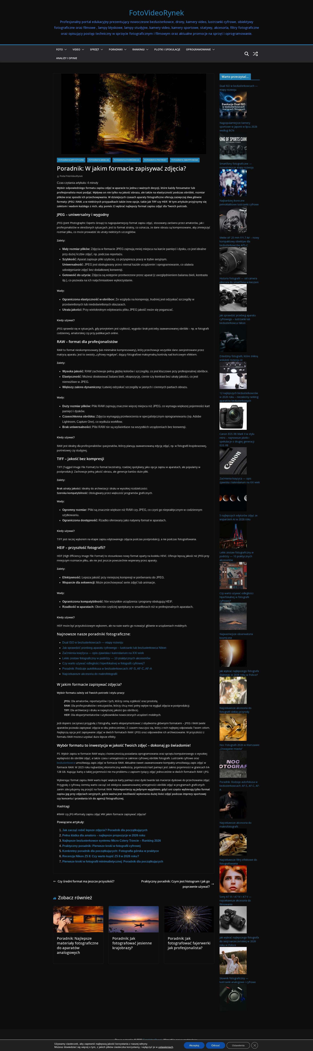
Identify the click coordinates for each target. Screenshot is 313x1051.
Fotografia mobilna (99, 160)
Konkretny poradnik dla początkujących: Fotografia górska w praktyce (110, 851)
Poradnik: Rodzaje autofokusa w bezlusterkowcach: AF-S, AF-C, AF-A (107, 668)
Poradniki (116, 49)
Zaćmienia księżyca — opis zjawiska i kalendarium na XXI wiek (103, 653)
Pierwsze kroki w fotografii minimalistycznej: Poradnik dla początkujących (112, 861)
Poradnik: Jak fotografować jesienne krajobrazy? (132, 943)
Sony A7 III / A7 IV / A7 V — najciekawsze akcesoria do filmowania (235, 900)
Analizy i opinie (66, 58)
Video (76, 49)
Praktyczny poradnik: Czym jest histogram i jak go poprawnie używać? (175, 884)
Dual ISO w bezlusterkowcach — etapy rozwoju (92, 642)
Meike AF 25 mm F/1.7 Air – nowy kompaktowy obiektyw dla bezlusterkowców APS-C (239, 241)
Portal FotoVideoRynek (71, 176)
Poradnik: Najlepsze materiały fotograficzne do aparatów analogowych (77, 945)
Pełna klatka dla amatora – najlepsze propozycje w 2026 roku (103, 835)
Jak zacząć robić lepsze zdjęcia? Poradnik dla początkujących (104, 830)
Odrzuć (215, 1045)
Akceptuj (194, 1045)
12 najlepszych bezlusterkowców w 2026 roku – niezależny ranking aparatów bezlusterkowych (239, 396)
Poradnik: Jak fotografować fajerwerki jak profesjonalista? (189, 943)
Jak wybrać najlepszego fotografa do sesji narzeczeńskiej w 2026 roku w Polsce (239, 941)
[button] (65, 49)
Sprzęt (94, 49)
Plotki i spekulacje (167, 49)
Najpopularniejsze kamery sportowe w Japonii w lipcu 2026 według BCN (238, 126)
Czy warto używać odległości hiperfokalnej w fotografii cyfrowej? (103, 663)
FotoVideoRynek (156, 13)
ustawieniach (165, 1047)
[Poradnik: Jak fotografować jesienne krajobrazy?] (134, 908)
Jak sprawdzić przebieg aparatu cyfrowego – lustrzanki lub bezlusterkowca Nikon (114, 647)
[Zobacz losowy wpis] (255, 53)
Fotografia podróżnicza (126, 160)
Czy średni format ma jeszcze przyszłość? (86, 881)
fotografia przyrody (155, 160)
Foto (59, 49)
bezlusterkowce (66, 762)
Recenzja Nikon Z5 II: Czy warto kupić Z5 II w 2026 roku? (100, 856)
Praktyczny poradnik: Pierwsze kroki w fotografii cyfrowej (101, 845)
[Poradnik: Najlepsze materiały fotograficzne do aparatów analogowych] (78, 908)
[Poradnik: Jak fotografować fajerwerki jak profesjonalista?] (189, 908)
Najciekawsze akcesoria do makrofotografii (89, 673)
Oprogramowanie (198, 49)
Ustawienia (238, 1045)
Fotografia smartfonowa (184, 160)
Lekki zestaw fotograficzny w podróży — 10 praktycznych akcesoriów (106, 658)
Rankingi (138, 49)
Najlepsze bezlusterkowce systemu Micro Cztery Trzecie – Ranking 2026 (111, 840)
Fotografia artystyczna (71, 160)
